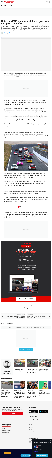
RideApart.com (5, 436)
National (16, 5)
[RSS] (41, 419)
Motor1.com (4, 428)
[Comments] (49, 33)
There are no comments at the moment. (26, 327)
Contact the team (32, 436)
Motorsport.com (5, 432)
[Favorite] (45, 33)
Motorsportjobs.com (6, 430)
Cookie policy (27, 447)
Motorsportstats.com (6, 434)
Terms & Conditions (18, 447)
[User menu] (49, 2)
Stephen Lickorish (8, 32)
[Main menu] (2, 2)
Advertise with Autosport (34, 433)
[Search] (47, 2)
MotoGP (10, 5)
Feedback (31, 427)
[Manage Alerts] (27, 308)
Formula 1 (3, 5)
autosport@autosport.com (35, 431)
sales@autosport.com (33, 438)
